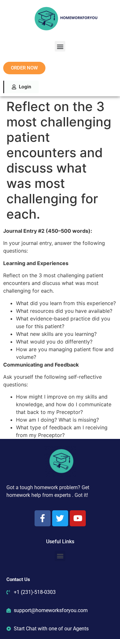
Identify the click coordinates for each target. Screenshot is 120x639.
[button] (60, 46)
